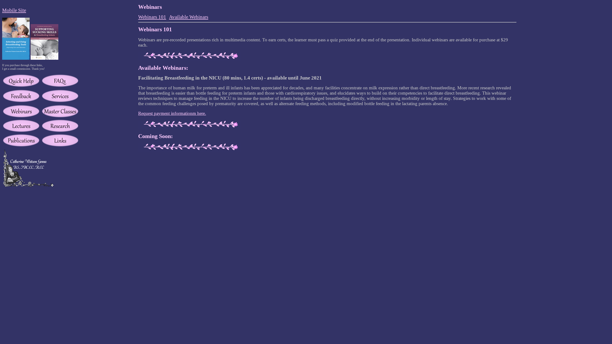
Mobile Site (14, 10)
